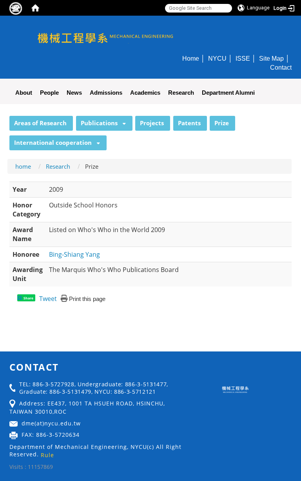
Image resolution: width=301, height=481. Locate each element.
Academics (145, 92)
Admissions (106, 92)
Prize (221, 123)
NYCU (217, 58)
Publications (99, 123)
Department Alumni (228, 92)
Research (181, 92)
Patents (189, 123)
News (74, 92)
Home (190, 58)
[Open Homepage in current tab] (35, 8)
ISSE (243, 58)
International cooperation (53, 142)
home (23, 166)
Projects (152, 123)
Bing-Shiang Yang (74, 254)
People (49, 92)
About (23, 92)
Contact (281, 67)
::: (6, 120)
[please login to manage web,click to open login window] (15, 8)
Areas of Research (40, 123)
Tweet (48, 298)
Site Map (271, 58)
